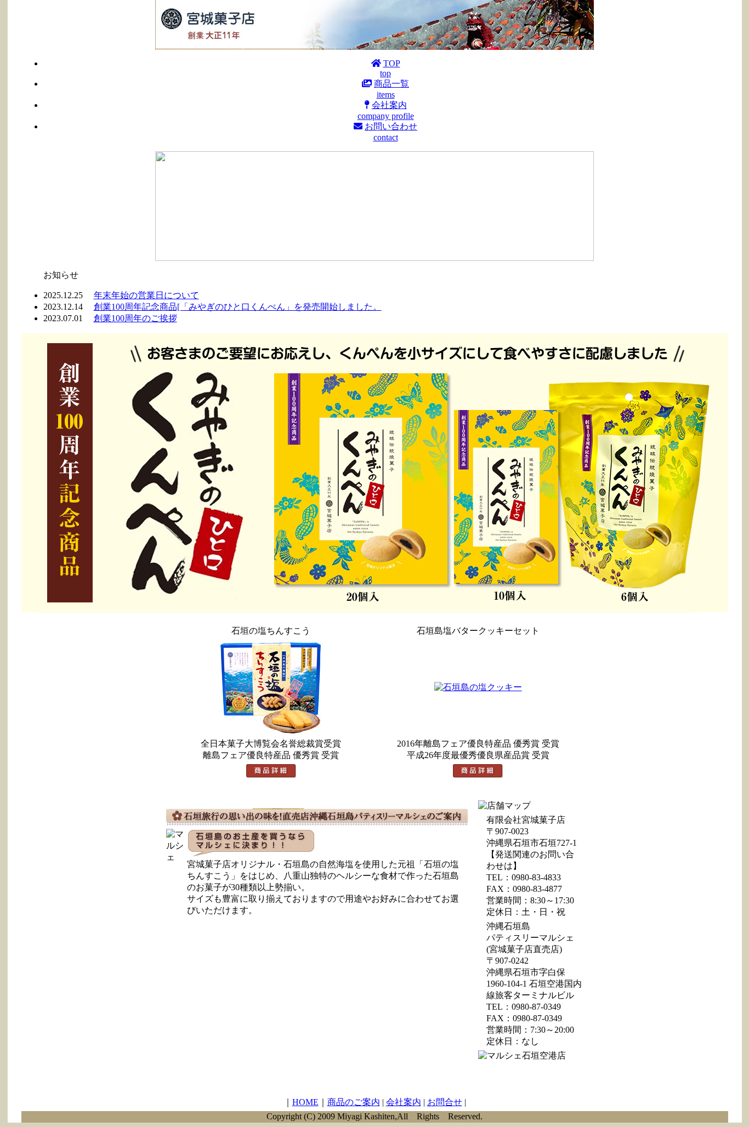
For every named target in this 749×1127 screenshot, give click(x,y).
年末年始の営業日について (146, 295)
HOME (305, 1102)
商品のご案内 (353, 1102)
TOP (390, 68)
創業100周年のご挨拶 (135, 318)
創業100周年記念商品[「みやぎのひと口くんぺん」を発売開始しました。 (238, 306)
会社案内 (403, 1102)
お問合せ (444, 1102)
